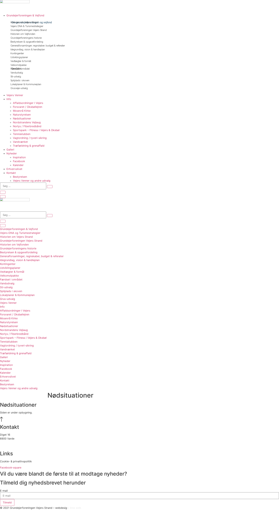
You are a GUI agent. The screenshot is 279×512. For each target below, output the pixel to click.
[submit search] (49, 186)
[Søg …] (2, 192)
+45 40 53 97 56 (10, 446)
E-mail (4, 490)
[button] (142, 15)
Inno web (75, 507)
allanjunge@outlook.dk (14, 442)
